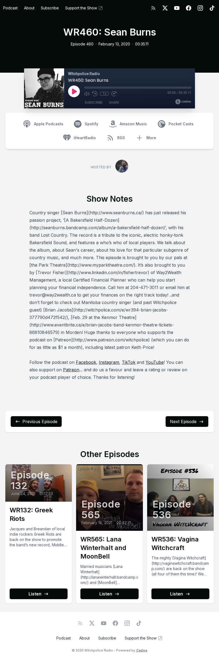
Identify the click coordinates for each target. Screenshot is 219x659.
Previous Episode (39, 421)
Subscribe (50, 8)
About (29, 8)
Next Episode (183, 421)
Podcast (10, 8)
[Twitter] (165, 8)
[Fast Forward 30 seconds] (114, 93)
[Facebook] (188, 8)
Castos (141, 650)
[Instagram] (200, 8)
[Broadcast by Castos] (183, 101)
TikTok (128, 362)
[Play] (74, 91)
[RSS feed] (153, 8)
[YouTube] (177, 8)
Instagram (109, 362)
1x (104, 94)
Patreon (71, 369)
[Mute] (86, 93)
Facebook (86, 362)
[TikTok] (212, 8)
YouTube (155, 362)
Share (114, 102)
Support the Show (81, 8)
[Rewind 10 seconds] (94, 93)
